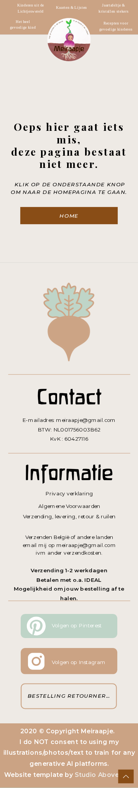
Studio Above (97, 774)
